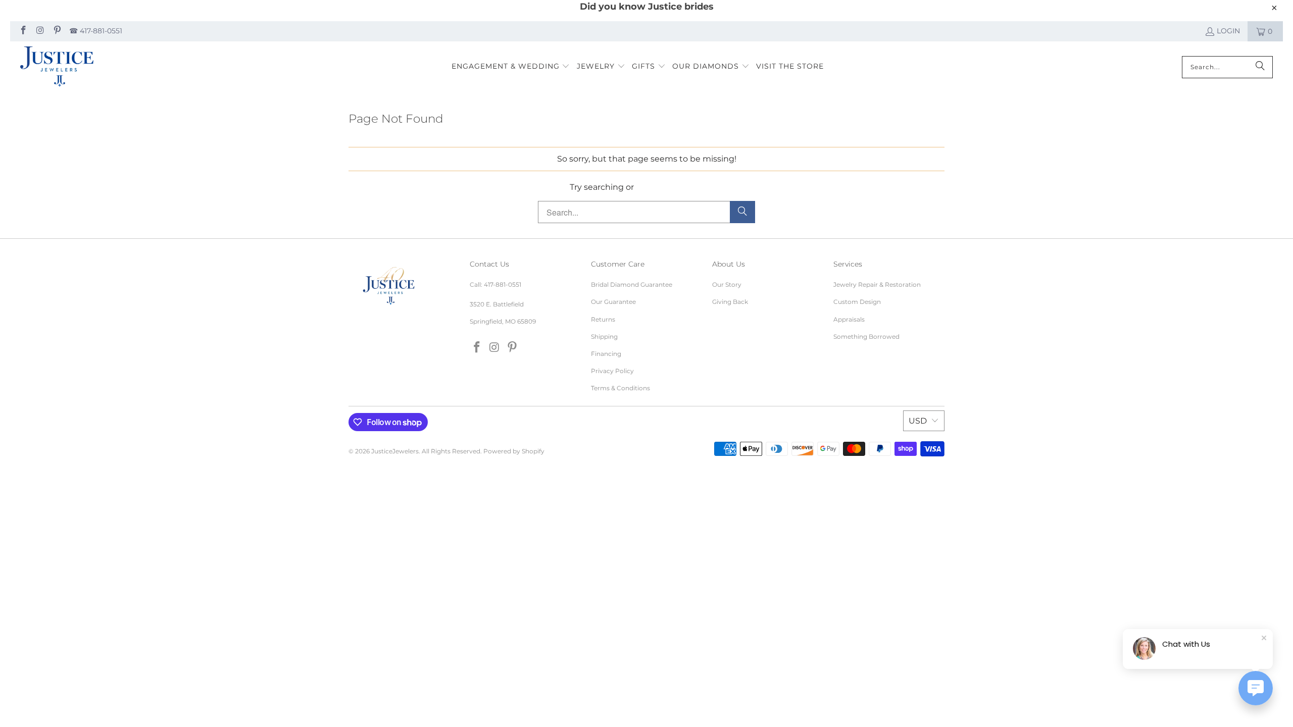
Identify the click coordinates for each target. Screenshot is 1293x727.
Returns (603, 319)
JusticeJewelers (395, 451)
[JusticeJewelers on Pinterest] (57, 31)
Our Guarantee (613, 301)
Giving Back (730, 301)
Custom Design (857, 301)
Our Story (726, 284)
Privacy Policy (612, 371)
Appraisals (849, 319)
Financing (606, 353)
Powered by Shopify (513, 451)
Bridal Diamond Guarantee (631, 284)
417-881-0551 (502, 284)
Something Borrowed (866, 336)
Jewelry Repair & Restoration (877, 284)
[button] (511, 67)
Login (1228, 30)
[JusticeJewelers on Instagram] (40, 31)
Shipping (604, 336)
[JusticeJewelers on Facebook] (23, 31)
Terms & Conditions (620, 388)
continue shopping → (680, 187)
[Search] (1260, 67)
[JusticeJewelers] (56, 67)
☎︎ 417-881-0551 (95, 30)
